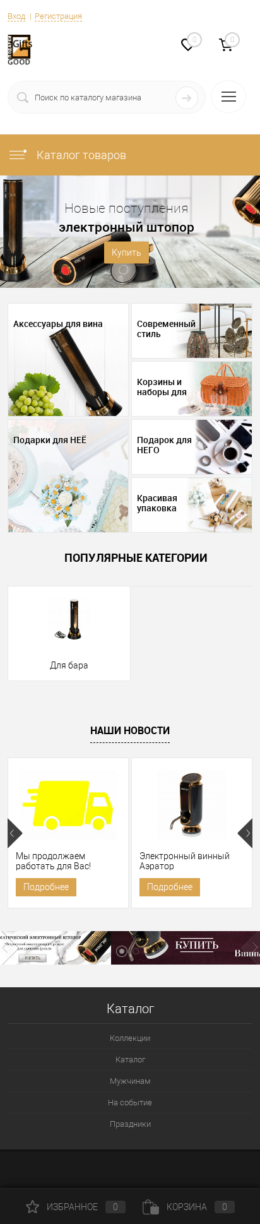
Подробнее (46, 887)
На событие (130, 1102)
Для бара (69, 665)
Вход (16, 16)
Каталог (130, 1059)
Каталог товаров (80, 155)
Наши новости (130, 730)
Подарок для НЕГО (164, 445)
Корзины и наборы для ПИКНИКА (162, 387)
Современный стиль (166, 329)
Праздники (130, 1124)
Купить (126, 252)
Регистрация (58, 16)
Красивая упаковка (157, 503)
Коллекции (130, 1038)
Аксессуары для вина (58, 324)
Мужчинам (130, 1081)
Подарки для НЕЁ (49, 440)
